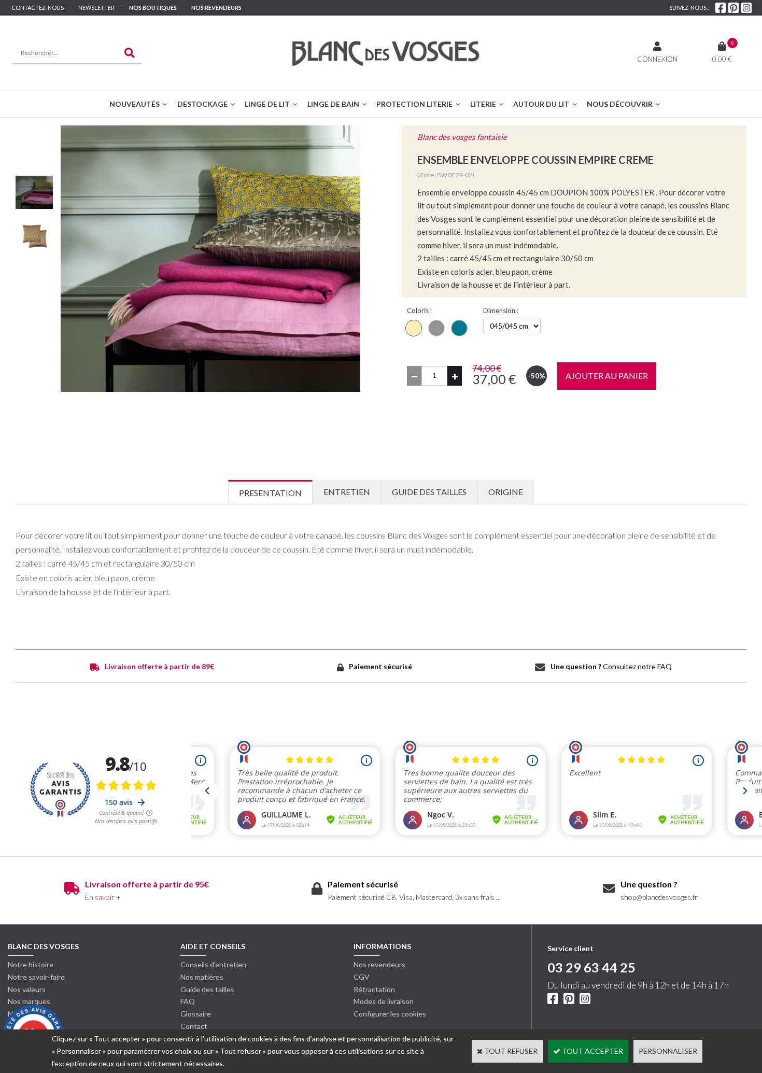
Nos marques (29, 1001)
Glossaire (195, 1013)
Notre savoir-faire (36, 976)
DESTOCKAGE (202, 104)
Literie (483, 104)
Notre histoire (30, 964)
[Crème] (413, 328)
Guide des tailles (207, 989)
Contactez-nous (37, 7)
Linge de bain (333, 104)
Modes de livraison (384, 1001)
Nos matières (201, 976)
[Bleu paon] (459, 328)
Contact (193, 1026)
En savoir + (103, 897)
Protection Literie (414, 104)
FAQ (187, 1001)
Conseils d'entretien (213, 964)
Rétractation (374, 989)
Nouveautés (134, 104)
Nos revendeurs (216, 7)
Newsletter (96, 7)
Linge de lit (267, 104)
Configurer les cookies (390, 1013)
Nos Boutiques (153, 7)
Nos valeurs (27, 989)
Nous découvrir (620, 104)
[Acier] (436, 328)
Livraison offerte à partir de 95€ (147, 884)
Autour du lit (541, 104)
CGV (362, 976)
